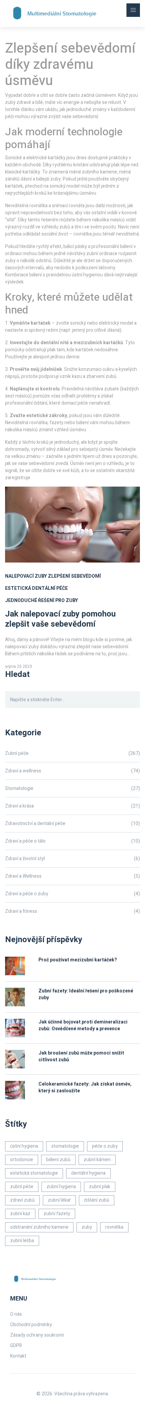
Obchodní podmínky (31, 1324)
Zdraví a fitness (72, 911)
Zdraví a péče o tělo (72, 841)
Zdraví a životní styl (72, 858)
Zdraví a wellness (72, 770)
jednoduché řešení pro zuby (41, 600)
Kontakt (18, 1356)
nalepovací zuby (26, 576)
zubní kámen (97, 1159)
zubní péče (21, 1186)
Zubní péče (72, 753)
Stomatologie (72, 788)
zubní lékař (59, 1200)
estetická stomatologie (34, 1173)
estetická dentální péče (36, 588)
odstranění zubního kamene (39, 1227)
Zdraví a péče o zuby (72, 893)
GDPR (16, 1345)
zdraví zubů (22, 1200)
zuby (87, 1227)
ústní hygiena (24, 1146)
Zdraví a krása (72, 806)
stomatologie (65, 1146)
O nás (16, 1314)
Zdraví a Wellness (72, 876)
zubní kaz (20, 1213)
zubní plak (99, 1186)
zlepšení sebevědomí (74, 576)
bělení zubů (58, 1159)
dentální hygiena (88, 1173)
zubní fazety (57, 1213)
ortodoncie (21, 1159)
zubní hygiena (61, 1186)
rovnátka (114, 1227)
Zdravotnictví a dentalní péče (72, 823)
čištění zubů (96, 1200)
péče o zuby (105, 1146)
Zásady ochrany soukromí (37, 1335)
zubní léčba (22, 1240)
